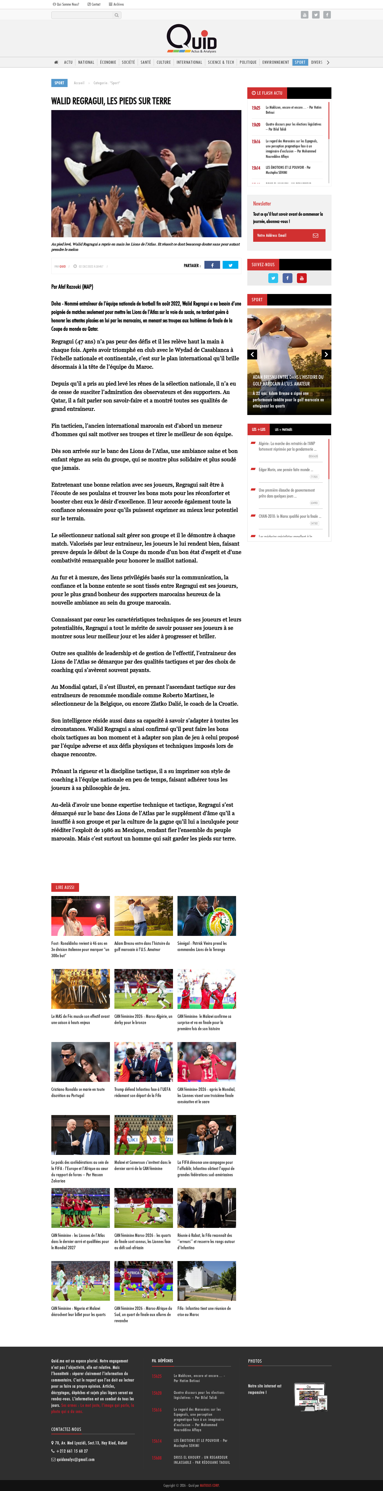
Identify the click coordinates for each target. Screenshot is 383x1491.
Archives (118, 4)
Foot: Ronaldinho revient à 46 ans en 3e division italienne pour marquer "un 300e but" (80, 949)
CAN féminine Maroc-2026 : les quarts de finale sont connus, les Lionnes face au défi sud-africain (142, 1241)
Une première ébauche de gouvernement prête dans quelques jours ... (288, 496)
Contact (95, 4)
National (86, 62)
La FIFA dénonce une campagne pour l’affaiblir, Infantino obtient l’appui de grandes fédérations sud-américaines (205, 1168)
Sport (300, 62)
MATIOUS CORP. (209, 1485)
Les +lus (258, 429)
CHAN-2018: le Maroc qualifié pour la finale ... (290, 519)
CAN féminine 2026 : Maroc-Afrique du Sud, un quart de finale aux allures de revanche (143, 1314)
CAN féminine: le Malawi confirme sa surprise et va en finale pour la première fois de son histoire (204, 1022)
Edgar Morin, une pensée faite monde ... (288, 473)
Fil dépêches (162, 1360)
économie (108, 62)
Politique (248, 62)
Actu (68, 62)
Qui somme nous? (67, 4)
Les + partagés (283, 430)
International (189, 62)
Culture (164, 62)
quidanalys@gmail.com (76, 1459)
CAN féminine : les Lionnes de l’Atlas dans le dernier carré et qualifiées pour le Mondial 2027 (80, 1241)
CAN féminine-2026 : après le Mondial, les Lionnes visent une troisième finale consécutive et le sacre (206, 1095)
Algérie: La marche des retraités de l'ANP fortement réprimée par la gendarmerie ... (288, 450)
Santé (146, 62)
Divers (317, 62)
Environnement (275, 62)
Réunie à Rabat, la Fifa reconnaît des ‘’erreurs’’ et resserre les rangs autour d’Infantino (206, 1241)
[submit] (116, 15)
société (128, 62)
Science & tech (221, 62)
